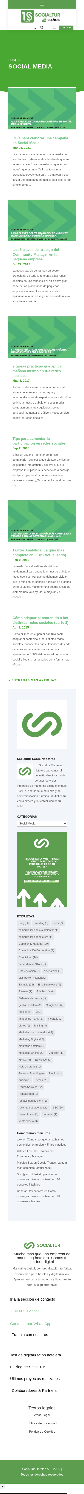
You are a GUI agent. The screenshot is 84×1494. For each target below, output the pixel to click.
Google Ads (54, 1005)
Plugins (55, 1073)
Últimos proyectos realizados (35, 1379)
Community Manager (34, 943)
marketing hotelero (32, 1046)
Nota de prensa (30, 1066)
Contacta (66, 27)
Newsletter (43, 1059)
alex (19, 1139)
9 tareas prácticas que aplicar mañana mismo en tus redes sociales (37, 371)
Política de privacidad (42, 1423)
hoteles (25, 1011)
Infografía (54, 1018)
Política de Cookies (42, 1431)
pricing (25, 1080)
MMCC (25, 1059)
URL (19, 1151)
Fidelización (45, 991)
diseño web (52, 971)
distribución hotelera (33, 977)
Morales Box (25, 1162)
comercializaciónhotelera (35, 936)
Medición (56, 1052)
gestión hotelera (30, 1005)
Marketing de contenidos (36, 1032)
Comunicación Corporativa (36, 950)
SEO (58, 1107)
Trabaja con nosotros (30, 1335)
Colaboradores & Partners (34, 1390)
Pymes (41, 1080)
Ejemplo (26, 984)
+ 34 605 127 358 (25, 1311)
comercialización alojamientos (38, 930)
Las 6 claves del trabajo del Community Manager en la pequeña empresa (35, 254)
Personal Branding (32, 1073)
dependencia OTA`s (32, 964)
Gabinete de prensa (32, 998)
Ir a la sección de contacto (32, 1299)
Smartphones (28, 1114)
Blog (24, 923)
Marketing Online (31, 1052)
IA (39, 1011)
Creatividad (28, 957)
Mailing (40, 1025)
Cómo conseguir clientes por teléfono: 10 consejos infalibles (38, 1179)
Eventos (25, 991)
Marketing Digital (31, 1039)
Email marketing (49, 984)
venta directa (28, 1121)
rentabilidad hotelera (33, 1100)
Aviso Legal (42, 1415)
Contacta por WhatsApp (30, 1324)
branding (41, 923)
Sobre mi (50, 1114)
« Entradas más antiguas (32, 680)
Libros (24, 1025)
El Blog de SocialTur (27, 1367)
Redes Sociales (31, 1087)
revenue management (33, 1107)
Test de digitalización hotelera (35, 1355)
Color (58, 923)
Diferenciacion (29, 971)
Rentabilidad (28, 1093)
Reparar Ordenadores (30, 1191)
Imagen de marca (31, 1018)
